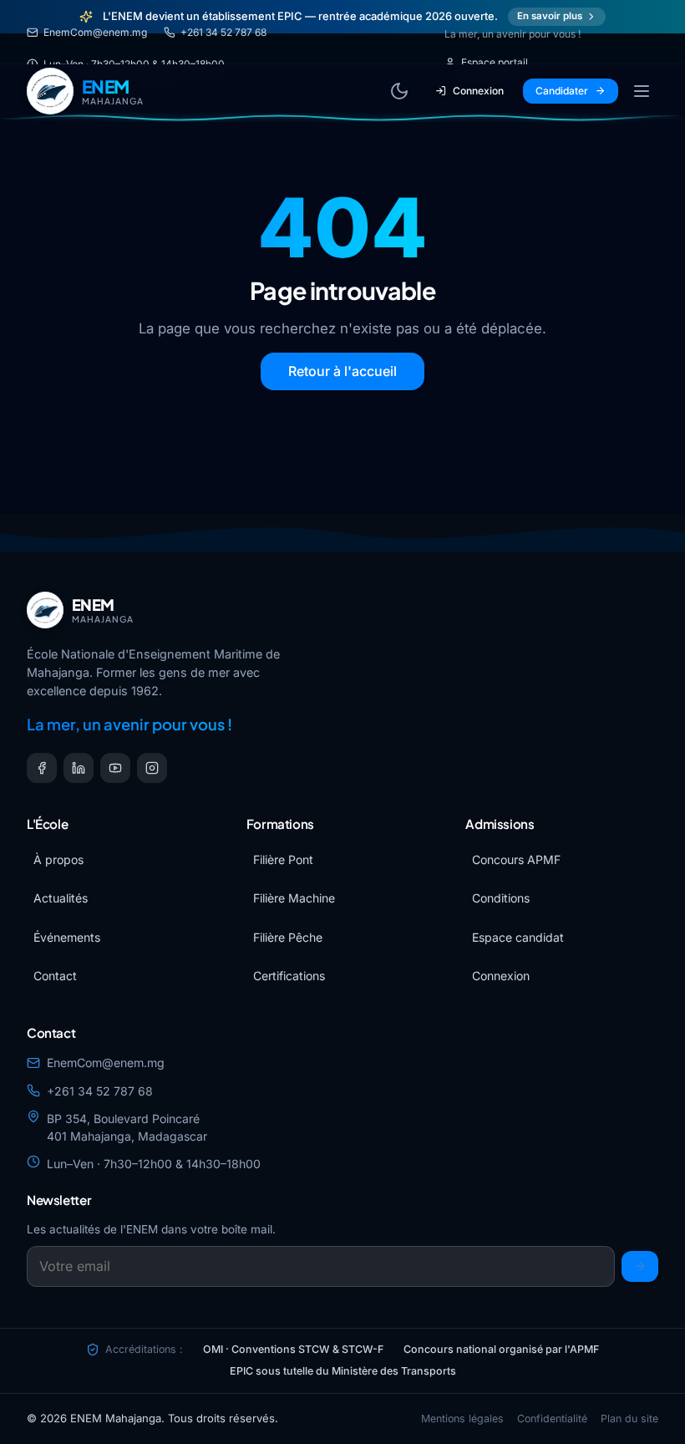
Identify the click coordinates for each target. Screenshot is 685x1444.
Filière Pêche (287, 937)
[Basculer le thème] (399, 91)
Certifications (289, 976)
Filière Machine (294, 898)
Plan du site (629, 1418)
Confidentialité (552, 1418)
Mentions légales (462, 1418)
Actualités (60, 898)
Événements (66, 937)
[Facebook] (42, 768)
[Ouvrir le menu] (641, 91)
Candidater (561, 90)
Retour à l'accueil (342, 371)
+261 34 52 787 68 (223, 32)
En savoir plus (549, 16)
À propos (58, 859)
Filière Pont (283, 859)
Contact (55, 976)
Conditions (501, 898)
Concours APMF (516, 859)
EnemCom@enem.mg (95, 32)
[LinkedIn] (78, 768)
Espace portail (494, 62)
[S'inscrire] (640, 1266)
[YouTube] (115, 768)
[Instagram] (152, 768)
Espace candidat (518, 937)
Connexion (478, 90)
